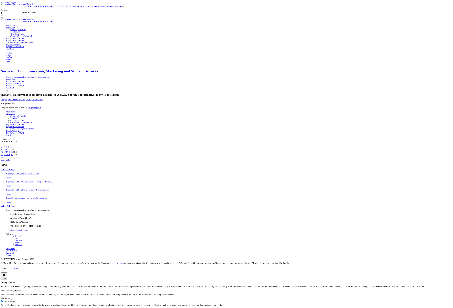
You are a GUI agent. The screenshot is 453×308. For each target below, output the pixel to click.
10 (5, 149)
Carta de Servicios (17, 34)
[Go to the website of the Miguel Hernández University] (17, 4)
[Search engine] (123, 6)
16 (2, 152)
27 (12, 155)
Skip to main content (8, 2)
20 (12, 152)
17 (5, 152)
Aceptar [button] (5, 268)
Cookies (9, 255)
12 (9, 149)
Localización (15, 32)
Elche (10, 100)
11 (7, 149)
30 (2, 157)
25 (7, 155)
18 (7, 152)
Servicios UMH (37, 100)
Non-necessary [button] (6, 299)
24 (5, 155)
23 (2, 155)
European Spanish (34, 108)
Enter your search (29, 13)
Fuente (15, 100)
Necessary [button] (5, 291)
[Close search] (2, 17)
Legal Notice (10, 249)
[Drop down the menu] (7, 90)
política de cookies (116, 263)
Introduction (10, 25)
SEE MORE (8, 170)
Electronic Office (61, 6)
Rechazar (14, 268)
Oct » (8, 160)
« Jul (2, 160)
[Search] (2, 15)
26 (9, 155)
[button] (10, 28)
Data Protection (11, 251)
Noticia (22, 100)
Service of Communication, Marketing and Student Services (49, 71)
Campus (4, 100)
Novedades (10, 49)
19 (9, 152)
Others (28, 100)
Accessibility (10, 253)
